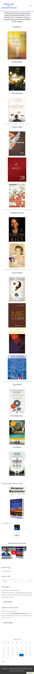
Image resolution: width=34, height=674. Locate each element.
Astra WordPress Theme (17, 670)
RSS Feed (6, 568)
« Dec (3, 661)
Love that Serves (6, 571)
